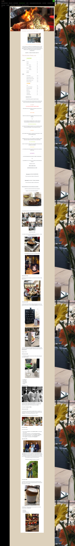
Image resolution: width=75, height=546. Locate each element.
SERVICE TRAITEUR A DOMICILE (32, 184)
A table (2, 1)
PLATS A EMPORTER (32, 178)
